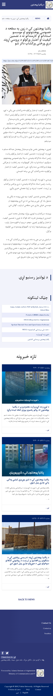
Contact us (47, 628)
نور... (47, 430)
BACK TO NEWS (26, 600)
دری (17, 692)
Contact (38, 689)
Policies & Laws (14, 689)
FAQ (28, 689)
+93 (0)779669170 (7, 657)
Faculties (47, 633)
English (25, 692)
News (37, 18)
